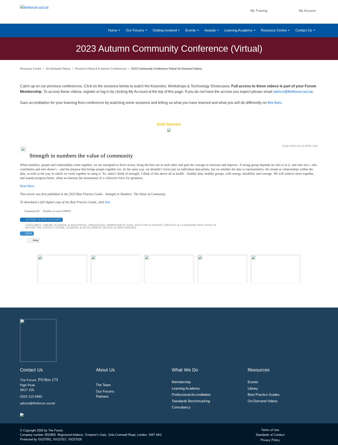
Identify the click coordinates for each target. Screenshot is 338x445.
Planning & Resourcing (70, 225)
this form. (275, 103)
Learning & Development (83, 227)
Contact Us (304, 30)
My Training (258, 10)
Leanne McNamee (49, 219)
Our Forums (135, 30)
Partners (102, 396)
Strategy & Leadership (180, 225)
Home (113, 30)
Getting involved (165, 30)
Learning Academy (238, 30)
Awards (210, 30)
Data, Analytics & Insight (144, 225)
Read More (27, 186)
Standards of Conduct (270, 434)
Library (47, 225)
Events (191, 30)
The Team (103, 385)
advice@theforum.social (293, 92)
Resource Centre (274, 30)
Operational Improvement (106, 225)
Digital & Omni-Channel (120, 227)
